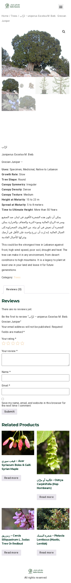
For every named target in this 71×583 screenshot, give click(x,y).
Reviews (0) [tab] (13, 289)
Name (6, 372)
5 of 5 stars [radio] (22, 343)
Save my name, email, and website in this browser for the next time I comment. (34, 404)
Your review (10, 351)
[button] (61, 6)
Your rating (9, 339)
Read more (11, 478)
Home (5, 15)
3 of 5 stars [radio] (13, 343)
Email (6, 385)
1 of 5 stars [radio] (4, 343)
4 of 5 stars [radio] (18, 343)
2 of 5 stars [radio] (8, 343)
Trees (14, 15)
